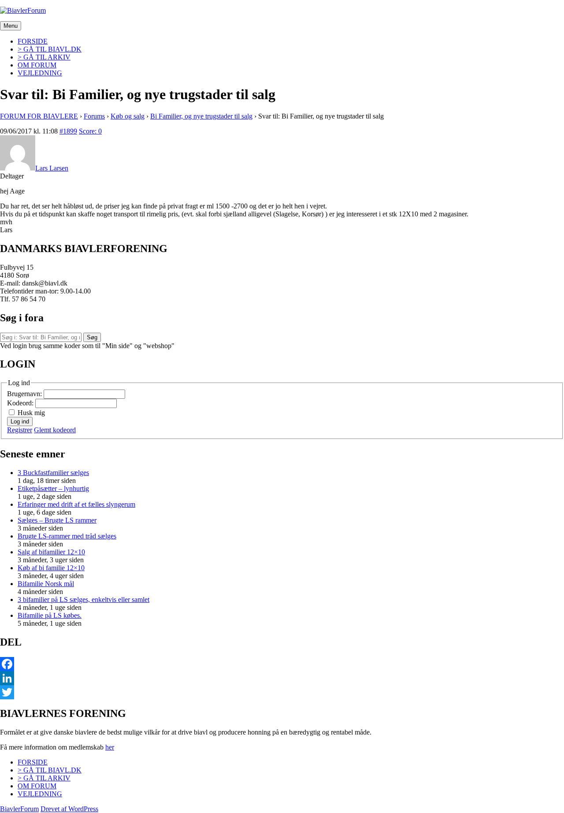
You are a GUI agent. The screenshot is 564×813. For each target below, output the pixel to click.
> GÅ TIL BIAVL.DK (50, 49)
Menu (11, 25)
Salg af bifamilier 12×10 (51, 552)
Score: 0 (90, 131)
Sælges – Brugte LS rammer (57, 520)
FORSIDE (33, 41)
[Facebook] (282, 664)
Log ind (20, 421)
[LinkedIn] (282, 678)
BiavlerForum (19, 809)
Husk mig (31, 412)
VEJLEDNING (40, 73)
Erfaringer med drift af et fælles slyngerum (76, 504)
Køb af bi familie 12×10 (51, 568)
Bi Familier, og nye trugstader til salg (201, 116)
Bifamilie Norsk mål (46, 583)
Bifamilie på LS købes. (50, 615)
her (109, 747)
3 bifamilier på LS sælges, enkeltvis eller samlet (83, 599)
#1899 (68, 131)
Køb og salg (128, 116)
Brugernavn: (25, 393)
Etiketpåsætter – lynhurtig (53, 488)
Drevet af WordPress (69, 809)
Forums (94, 116)
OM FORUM (37, 65)
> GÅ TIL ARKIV (44, 57)
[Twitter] (282, 692)
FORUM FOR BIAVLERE (39, 116)
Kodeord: (21, 403)
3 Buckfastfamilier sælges (53, 472)
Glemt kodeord (55, 430)
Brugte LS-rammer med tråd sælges (67, 536)
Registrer (19, 430)
